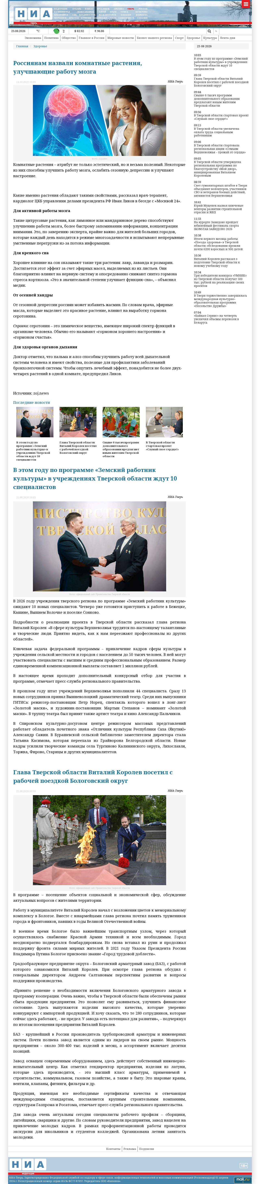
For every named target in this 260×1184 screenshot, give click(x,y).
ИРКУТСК (74, 18)
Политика (51, 38)
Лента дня (227, 38)
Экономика (33, 38)
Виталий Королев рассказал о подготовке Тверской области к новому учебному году (217, 262)
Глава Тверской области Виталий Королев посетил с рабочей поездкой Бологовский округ (221, 82)
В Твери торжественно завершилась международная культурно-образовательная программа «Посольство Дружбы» (220, 301)
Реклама (130, 1149)
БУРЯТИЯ (86, 18)
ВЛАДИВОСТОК (87, 15)
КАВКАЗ (89, 9)
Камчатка (141, 15)
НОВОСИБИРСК (85, 12)
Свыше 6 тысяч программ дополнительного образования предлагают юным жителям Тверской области (217, 100)
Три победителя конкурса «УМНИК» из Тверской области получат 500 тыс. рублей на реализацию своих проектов (220, 280)
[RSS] (216, 31)
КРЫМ (113, 12)
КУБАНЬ (77, 9)
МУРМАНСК (60, 18)
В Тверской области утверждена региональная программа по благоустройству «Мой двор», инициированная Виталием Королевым (217, 168)
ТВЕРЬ (130, 9)
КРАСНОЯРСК (61, 15)
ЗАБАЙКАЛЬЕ (100, 18)
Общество (69, 38)
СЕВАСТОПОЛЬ (126, 18)
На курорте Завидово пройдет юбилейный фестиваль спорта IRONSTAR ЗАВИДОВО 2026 (216, 226)
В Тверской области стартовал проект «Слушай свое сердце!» (221, 117)
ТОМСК (124, 12)
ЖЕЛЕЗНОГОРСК (107, 15)
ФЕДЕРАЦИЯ (60, 9)
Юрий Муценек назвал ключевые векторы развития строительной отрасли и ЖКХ (218, 209)
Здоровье (193, 38)
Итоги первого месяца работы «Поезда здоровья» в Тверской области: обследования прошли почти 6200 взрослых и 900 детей (218, 244)
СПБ (74, 15)
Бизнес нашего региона (154, 38)
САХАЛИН (142, 18)
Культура (210, 38)
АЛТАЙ (102, 12)
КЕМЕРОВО (141, 12)
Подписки (146, 1149)
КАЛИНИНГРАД (62, 12)
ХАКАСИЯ (125, 15)
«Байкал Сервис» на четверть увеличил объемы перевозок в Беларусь (216, 319)
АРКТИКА (119, 9)
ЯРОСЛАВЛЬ (103, 9)
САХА (113, 18)
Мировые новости (120, 38)
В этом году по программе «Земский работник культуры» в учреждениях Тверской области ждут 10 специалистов (221, 64)
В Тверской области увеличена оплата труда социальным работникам (216, 132)
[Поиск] (209, 31)
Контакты (113, 1149)
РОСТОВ (143, 9)
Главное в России (91, 38)
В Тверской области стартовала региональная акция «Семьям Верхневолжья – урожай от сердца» (220, 149)
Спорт (179, 38)
